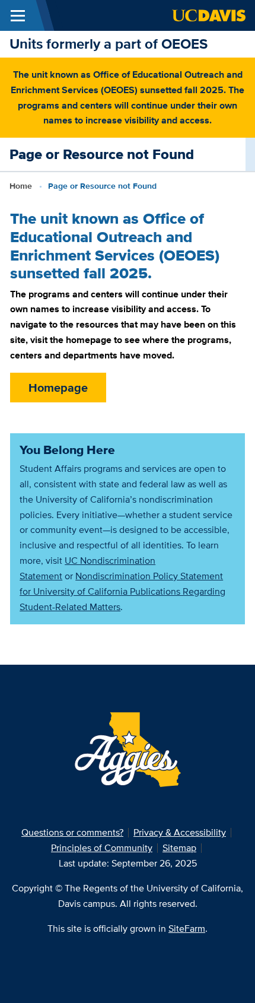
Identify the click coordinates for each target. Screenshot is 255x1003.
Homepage (58, 387)
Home (20, 186)
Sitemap (179, 848)
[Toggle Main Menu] (18, 15)
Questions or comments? (72, 832)
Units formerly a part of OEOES (108, 43)
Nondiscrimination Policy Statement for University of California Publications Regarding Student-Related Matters (122, 591)
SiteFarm (186, 928)
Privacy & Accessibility (179, 832)
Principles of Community (101, 848)
